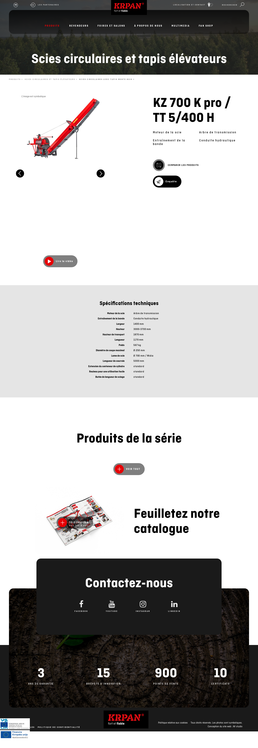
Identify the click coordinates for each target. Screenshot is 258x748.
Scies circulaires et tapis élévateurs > (51, 79)
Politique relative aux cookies (173, 722)
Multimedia (181, 25)
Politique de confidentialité (59, 727)
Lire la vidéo (64, 261)
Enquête (171, 181)
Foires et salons (111, 25)
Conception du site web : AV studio (225, 726)
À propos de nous (148, 25)
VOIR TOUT (133, 469)
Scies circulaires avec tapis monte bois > (107, 79)
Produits (52, 25)
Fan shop (206, 25)
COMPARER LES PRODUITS (183, 165)
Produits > (16, 79)
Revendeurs (79, 25)
